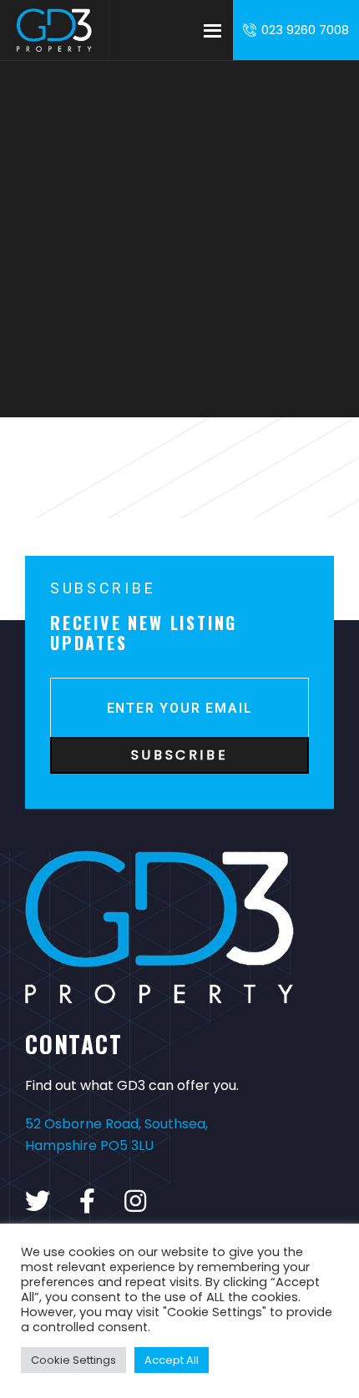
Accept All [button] (171, 1360)
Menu (212, 30)
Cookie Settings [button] (73, 1360)
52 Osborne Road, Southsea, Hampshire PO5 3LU (116, 1134)
